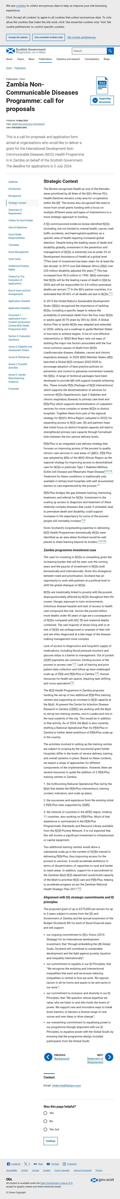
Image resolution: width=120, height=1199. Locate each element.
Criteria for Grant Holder (20, 220)
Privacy (99, 1170)
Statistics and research (68, 59)
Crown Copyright (62, 1170)
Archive (24, 1170)
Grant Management (18, 252)
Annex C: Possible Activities (17, 366)
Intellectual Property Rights (18, 268)
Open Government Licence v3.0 (56, 1183)
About (9, 59)
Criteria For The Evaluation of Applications (16, 280)
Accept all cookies (18, 37)
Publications (45, 59)
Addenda (13, 181)
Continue (50, 1141)
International (38, 124)
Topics (20, 59)
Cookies (46, 1170)
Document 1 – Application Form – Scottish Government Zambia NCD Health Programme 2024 (19, 322)
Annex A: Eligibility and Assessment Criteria (20, 348)
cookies (21, 5)
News (31, 59)
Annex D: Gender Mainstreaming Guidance (17, 378)
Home (9, 68)
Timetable (13, 245)
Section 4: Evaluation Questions (19, 338)
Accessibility (11, 1170)
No (51, 1121)
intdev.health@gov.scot (66, 1085)
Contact (35, 1170)
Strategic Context (17, 203)
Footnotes (13, 388)
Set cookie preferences (81, 37)
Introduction (14, 188)
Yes (51, 1113)
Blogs (107, 59)
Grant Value (14, 259)
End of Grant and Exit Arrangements (19, 292)
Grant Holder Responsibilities (16, 236)
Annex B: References (19, 357)
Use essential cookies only (49, 37)
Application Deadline (19, 308)
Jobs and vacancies (83, 1170)
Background (14, 195)
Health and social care (22, 124)
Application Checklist (19, 301)
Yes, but (54, 1129)
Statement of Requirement (15, 212)
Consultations (92, 59)
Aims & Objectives (17, 227)
